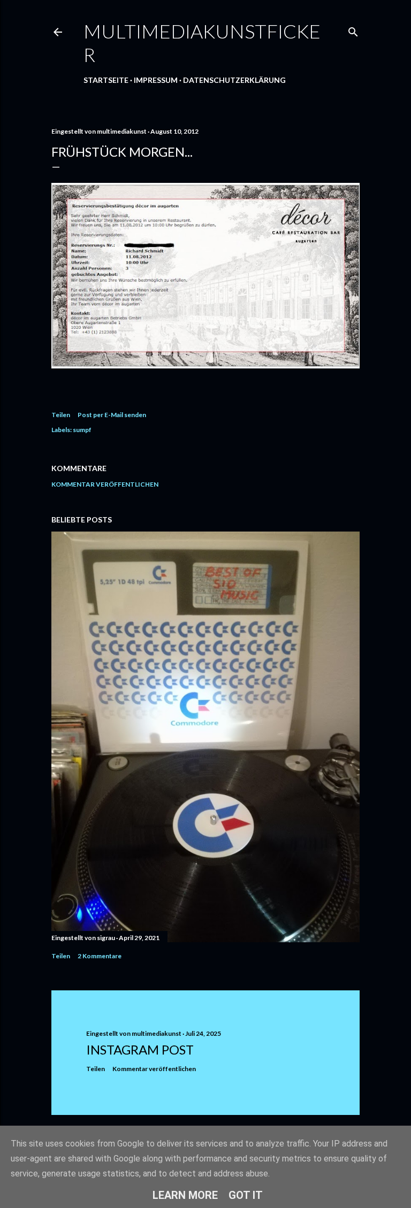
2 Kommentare (99, 956)
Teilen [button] (60, 415)
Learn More (185, 1195)
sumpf (82, 430)
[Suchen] (353, 29)
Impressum (156, 79)
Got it (246, 1195)
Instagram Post (140, 1049)
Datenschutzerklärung (234, 79)
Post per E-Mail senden (112, 415)
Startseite (105, 79)
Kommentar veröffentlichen (104, 484)
